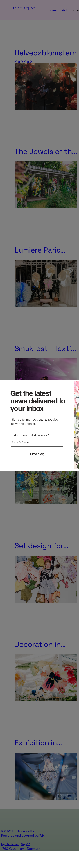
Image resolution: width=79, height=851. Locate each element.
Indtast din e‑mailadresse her (29, 435)
